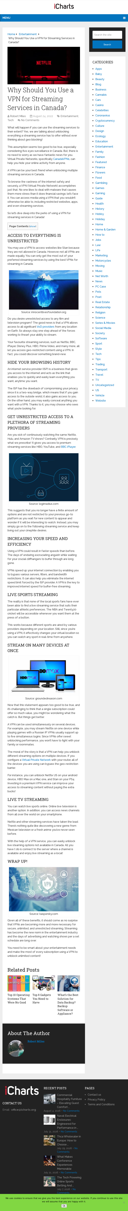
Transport (101, 369)
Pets (98, 291)
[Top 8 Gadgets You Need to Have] (43, 983)
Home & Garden (105, 229)
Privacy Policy (96, 1099)
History (99, 208)
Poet (98, 297)
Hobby (99, 214)
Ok (64, 1206)
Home (99, 224)
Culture (99, 125)
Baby (98, 74)
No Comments (30, 120)
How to (99, 234)
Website (100, 400)
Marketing (101, 255)
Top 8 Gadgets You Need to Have (41, 998)
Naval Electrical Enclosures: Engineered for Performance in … (67, 1121)
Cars (98, 100)
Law (98, 245)
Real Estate (102, 302)
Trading (100, 364)
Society (100, 333)
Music (98, 271)
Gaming (100, 193)
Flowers (100, 172)
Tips (98, 359)
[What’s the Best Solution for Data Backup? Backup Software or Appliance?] (69, 983)
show (33, 226)
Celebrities (102, 110)
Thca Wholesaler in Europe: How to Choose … (69, 1140)
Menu (6, 17)
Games (99, 188)
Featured (101, 162)
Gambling (101, 182)
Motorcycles (103, 260)
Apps (98, 68)
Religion (100, 312)
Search (107, 44)
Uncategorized (104, 385)
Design (99, 131)
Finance (100, 167)
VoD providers (45, 326)
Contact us (94, 1094)
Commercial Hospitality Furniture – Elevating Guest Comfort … (69, 1101)
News (98, 281)
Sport (98, 343)
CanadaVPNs (61, 159)
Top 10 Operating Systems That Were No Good (19, 998)
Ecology (100, 136)
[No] (124, 1202)
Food (98, 177)
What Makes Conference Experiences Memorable (65, 1162)
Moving (99, 265)
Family (99, 151)
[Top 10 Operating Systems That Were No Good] (19, 983)
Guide (99, 198)
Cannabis (101, 94)
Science (100, 317)
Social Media (103, 328)
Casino (99, 105)
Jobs (98, 239)
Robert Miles (18, 116)
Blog (98, 84)
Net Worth (101, 276)
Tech (11, 120)
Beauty (99, 79)
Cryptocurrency (105, 120)
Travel (99, 374)
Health (99, 203)
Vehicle (99, 395)
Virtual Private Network (36, 759)
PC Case (100, 286)
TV (97, 379)
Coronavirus (102, 115)
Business (100, 89)
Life (97, 250)
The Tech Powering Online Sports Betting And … (69, 1181)
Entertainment (69, 116)
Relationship (103, 307)
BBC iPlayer (68, 446)
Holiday (100, 219)
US (97, 390)
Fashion (100, 157)
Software (101, 338)
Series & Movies (105, 322)
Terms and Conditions (101, 1104)
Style (98, 348)
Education (101, 141)
